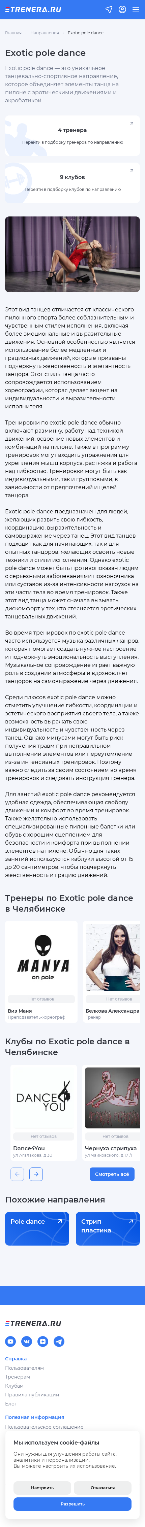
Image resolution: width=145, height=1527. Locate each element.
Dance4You (29, 1148)
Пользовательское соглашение (44, 1427)
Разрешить (73, 1503)
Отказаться (103, 1487)
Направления (44, 32)
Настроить (42, 1487)
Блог (11, 1404)
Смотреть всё (112, 1174)
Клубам (14, 1386)
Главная (13, 32)
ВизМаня (20, 1011)
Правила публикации (32, 1395)
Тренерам (17, 1377)
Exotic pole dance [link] (86, 32)
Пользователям (24, 1368)
